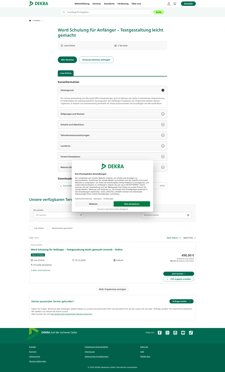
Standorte (109, 3)
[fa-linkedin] (176, 333)
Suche (158, 12)
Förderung (123, 3)
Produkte (36, 21)
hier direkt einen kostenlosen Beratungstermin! (71, 314)
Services (97, 3)
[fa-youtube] (184, 333)
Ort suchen (38, 210)
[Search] (81, 215)
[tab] (66, 73)
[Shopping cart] (175, 3)
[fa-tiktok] (192, 333)
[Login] (168, 3)
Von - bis (145, 210)
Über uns (136, 3)
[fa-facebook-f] (161, 333)
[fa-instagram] (168, 333)
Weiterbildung (82, 3)
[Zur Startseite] (30, 21)
